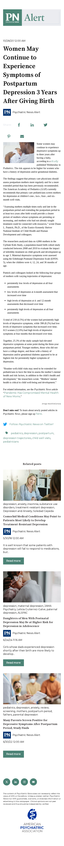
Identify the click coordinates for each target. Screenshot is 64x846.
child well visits (41, 438)
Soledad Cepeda (43, 511)
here (39, 413)
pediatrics (17, 433)
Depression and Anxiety (17, 511)
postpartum (46, 433)
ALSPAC (22, 612)
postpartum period (40, 711)
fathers (7, 714)
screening (9, 711)
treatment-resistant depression (35, 507)
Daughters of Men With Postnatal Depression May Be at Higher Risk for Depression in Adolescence (28, 622)
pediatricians (11, 441)
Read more (13, 560)
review (45, 707)
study (54, 161)
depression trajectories (17, 438)
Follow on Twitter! (31, 424)
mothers (21, 711)
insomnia (32, 504)
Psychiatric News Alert (26, 112)
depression (30, 433)
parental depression (25, 714)
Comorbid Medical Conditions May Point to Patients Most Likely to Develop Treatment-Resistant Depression (32, 520)
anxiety (22, 504)
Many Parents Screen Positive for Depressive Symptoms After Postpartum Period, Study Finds (30, 724)
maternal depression (30, 605)
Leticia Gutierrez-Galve (31, 609)
